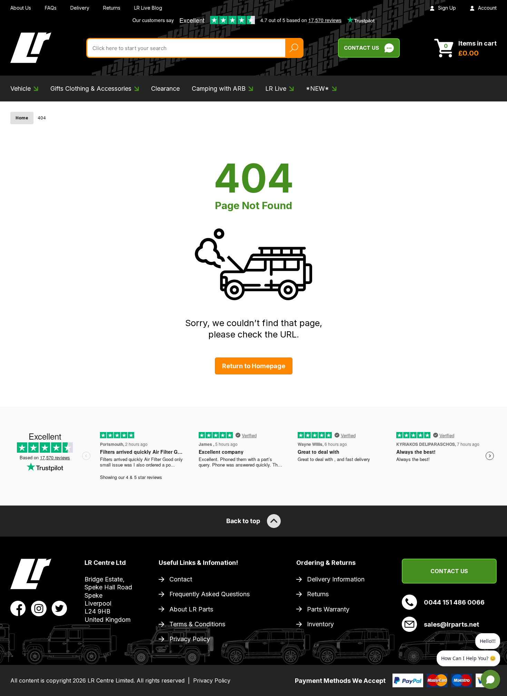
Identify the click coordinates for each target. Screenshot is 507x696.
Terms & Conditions (197, 624)
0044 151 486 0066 (454, 602)
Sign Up (447, 8)
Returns (111, 8)
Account (487, 8)
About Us (20, 8)
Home (22, 117)
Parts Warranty (328, 609)
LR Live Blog (148, 8)
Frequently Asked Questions (209, 594)
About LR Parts (191, 609)
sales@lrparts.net (451, 624)
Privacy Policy (189, 639)
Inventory (320, 624)
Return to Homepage (253, 366)
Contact (180, 579)
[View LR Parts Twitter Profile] (59, 607)
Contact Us (361, 48)
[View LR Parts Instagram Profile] (39, 607)
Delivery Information (336, 579)
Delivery (79, 8)
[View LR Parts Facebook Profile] (18, 607)
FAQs (51, 8)
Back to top (243, 521)
